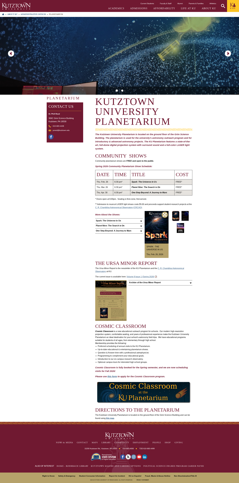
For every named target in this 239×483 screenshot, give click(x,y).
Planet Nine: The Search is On (110, 226)
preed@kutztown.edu (61, 130)
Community (121, 442)
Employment (141, 442)
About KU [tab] (209, 9)
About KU (12, 14)
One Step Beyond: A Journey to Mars (113, 231)
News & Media (64, 442)
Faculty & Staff (165, 3)
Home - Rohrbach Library (72, 466)
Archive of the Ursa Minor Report (145, 282)
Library (106, 442)
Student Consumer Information (92, 476)
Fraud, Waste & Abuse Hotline (157, 476)
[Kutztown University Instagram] (133, 456)
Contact (82, 442)
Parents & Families (196, 3)
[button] (223, 6)
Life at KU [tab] (188, 9)
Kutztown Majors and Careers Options (116, 466)
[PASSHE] (103, 456)
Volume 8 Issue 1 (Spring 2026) (140, 277)
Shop (168, 442)
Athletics (212, 3)
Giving (179, 442)
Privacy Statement (143, 480)
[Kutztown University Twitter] (128, 456)
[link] (143, 392)
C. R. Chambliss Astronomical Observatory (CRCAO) (118, 207)
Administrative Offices (33, 14)
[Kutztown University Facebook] (122, 456)
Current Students (147, 3)
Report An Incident (117, 476)
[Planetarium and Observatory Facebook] (51, 136)
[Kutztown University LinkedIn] (144, 456)
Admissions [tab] (138, 9)
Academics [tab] (116, 9)
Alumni (180, 3)
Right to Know (48, 476)
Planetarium (63, 98)
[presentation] (11, 53)
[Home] (16, 6)
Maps (95, 442)
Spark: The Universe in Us (108, 221)
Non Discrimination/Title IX (185, 476)
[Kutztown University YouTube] (139, 456)
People (156, 442)
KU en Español (135, 476)
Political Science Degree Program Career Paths (173, 466)
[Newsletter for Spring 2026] (111, 300)
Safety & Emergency (66, 476)
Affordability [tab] (164, 9)
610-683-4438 (58, 126)
